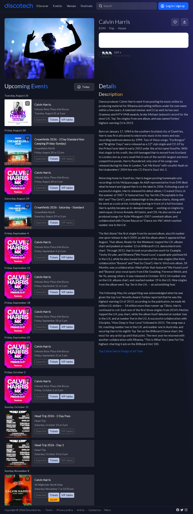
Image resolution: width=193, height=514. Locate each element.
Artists (81, 510)
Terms (49, 510)
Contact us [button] (95, 510)
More (107, 510)
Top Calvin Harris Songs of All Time (121, 351)
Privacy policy (65, 510)
